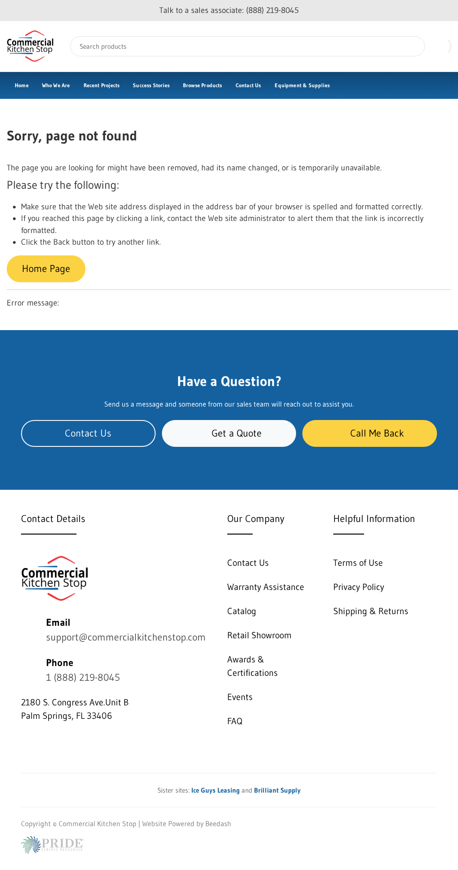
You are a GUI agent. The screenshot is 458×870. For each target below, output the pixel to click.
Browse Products (202, 85)
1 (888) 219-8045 (83, 677)
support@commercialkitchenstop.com (126, 637)
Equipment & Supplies (302, 85)
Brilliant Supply (277, 790)
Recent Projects (102, 85)
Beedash (218, 823)
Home (22, 85)
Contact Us (248, 85)
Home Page (46, 269)
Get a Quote (237, 433)
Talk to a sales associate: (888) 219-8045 (229, 10)
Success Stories (151, 85)
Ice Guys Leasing (215, 790)
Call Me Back (377, 433)
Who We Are (56, 85)
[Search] (411, 46)
